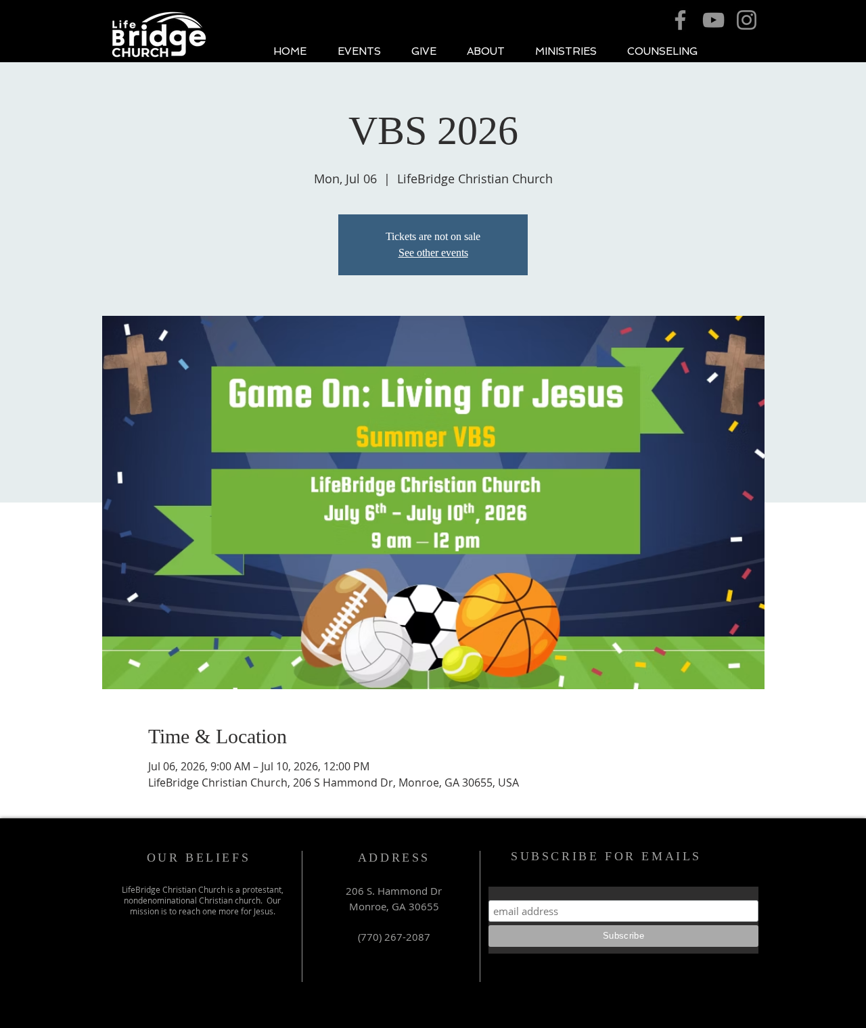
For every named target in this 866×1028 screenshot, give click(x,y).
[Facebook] (680, 20)
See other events (433, 252)
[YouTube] (713, 20)
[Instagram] (746, 20)
